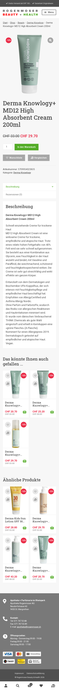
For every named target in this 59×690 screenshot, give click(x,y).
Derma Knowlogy (35, 22)
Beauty (21, 22)
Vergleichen (40, 157)
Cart (28, 683)
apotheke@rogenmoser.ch (29, 627)
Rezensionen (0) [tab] (14, 194)
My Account (6, 685)
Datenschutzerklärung (35, 673)
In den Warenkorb (26, 147)
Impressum (19, 673)
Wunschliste (41, 685)
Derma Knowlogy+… (13, 404)
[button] (50, 40)
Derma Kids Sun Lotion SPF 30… (15, 520)
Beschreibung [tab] (12, 186)
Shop (12, 22)
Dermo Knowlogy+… (41, 569)
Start (5, 22)
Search (17, 685)
